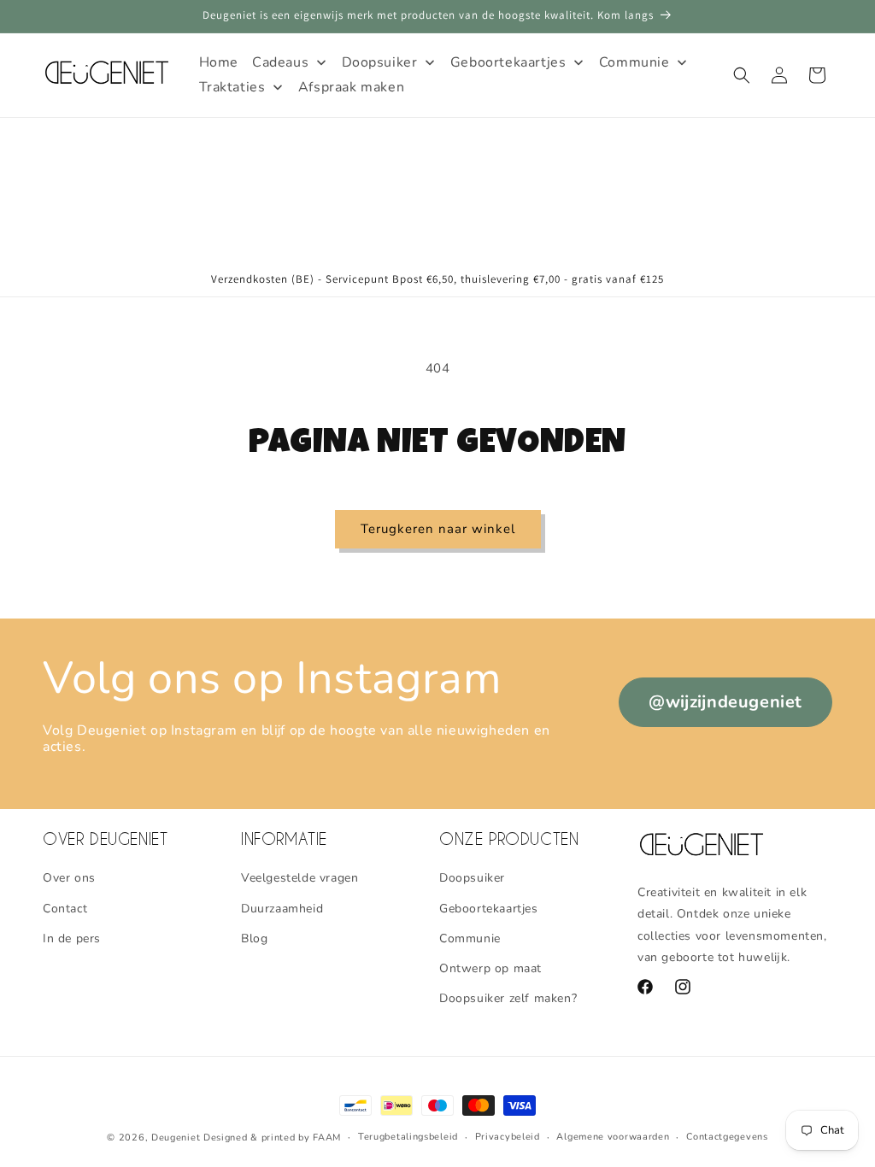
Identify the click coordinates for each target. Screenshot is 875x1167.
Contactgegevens (727, 1136)
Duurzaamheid (282, 908)
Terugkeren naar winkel (438, 528)
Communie (470, 938)
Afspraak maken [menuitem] (351, 87)
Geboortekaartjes (488, 908)
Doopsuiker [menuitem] (380, 62)
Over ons (69, 878)
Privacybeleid (507, 1136)
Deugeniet (175, 1137)
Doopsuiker (472, 878)
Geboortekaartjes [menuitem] (508, 62)
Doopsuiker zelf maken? (508, 998)
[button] (741, 75)
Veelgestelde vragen (299, 878)
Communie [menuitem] (634, 62)
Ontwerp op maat (490, 968)
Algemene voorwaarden (612, 1136)
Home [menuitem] (218, 62)
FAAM (327, 1137)
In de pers (72, 938)
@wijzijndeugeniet (725, 701)
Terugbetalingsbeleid (408, 1136)
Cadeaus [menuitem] (280, 62)
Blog (254, 938)
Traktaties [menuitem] (232, 87)
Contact (65, 908)
